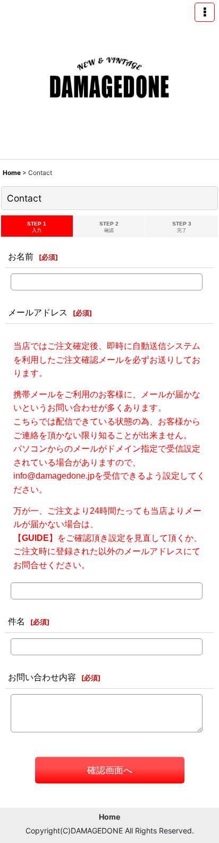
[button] (205, 12)
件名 (16, 621)
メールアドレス (38, 312)
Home (109, 816)
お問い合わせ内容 (42, 677)
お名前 (20, 256)
